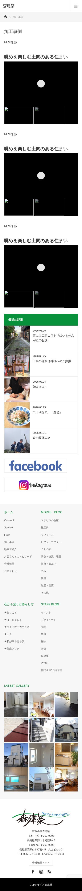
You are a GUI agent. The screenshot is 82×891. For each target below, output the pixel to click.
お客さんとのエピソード (18, 556)
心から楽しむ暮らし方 (19, 604)
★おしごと (10, 612)
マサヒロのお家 (50, 520)
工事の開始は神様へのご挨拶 (52, 361)
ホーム (8, 512)
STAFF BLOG (50, 604)
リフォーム (47, 535)
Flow (7, 535)
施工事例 (9, 542)
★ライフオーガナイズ (16, 626)
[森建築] (34, 6)
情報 (43, 634)
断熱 (43, 648)
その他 (45, 592)
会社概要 (9, 563)
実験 (43, 626)
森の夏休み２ (41, 437)
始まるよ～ (40, 386)
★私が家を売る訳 (14, 641)
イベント (46, 612)
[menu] (76, 6)
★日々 (8, 634)
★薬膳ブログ (11, 648)
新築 (43, 578)
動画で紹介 (10, 549)
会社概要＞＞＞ (41, 862)
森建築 (45, 655)
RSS (49, 871)
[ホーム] (5, 15)
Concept (9, 520)
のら (43, 571)
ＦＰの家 (46, 549)
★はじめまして (13, 619)
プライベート (48, 619)
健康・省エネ (48, 563)
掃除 (43, 641)
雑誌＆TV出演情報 (51, 670)
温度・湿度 (47, 585)
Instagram (40, 871)
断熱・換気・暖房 (51, 556)
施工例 (45, 527)
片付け (45, 663)
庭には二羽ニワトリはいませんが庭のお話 (53, 338)
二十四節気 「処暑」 (47, 412)
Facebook (32, 871)
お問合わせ (10, 571)
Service (8, 527)
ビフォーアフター (51, 542)
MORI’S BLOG (51, 512)
